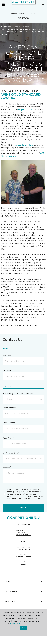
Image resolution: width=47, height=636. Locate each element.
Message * (7, 467)
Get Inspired (11, 591)
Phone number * (9, 407)
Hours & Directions (23, 535)
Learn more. (15, 624)
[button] (34, 4)
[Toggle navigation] (3, 4)
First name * (7, 355)
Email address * (9, 423)
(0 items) (43, 4)
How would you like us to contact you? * (18, 393)
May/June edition (26, 109)
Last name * (7, 370)
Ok (23, 628)
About (17, 27)
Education (10, 601)
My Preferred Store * (11, 453)
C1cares (26, 27)
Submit (23, 508)
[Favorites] (39, 4)
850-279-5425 (23, 18)
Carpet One (6, 27)
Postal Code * (8, 438)
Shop (7, 581)
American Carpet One (23, 145)
